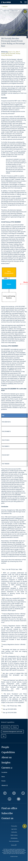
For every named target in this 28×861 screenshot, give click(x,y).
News (3, 776)
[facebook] (4, 793)
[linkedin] (9, 799)
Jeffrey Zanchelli (10, 53)
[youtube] (18, 799)
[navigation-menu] (25, 2)
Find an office (9, 808)
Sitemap (13, 845)
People (5, 747)
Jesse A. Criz (11, 52)
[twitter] (23, 793)
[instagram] (14, 793)
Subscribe (7, 813)
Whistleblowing (14, 838)
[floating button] (24, 826)
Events (3, 781)
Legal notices (14, 829)
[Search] (21, 2)
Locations (4, 772)
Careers (5, 767)
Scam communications (14, 841)
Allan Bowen (8, 55)
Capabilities (8, 752)
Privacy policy (14, 826)
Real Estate (6, 727)
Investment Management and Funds (12, 731)
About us (6, 757)
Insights (5, 6)
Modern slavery (14, 835)
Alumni (3, 785)
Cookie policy (14, 832)
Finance (15, 727)
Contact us (7, 818)
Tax (4, 736)
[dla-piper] (6, 2)
